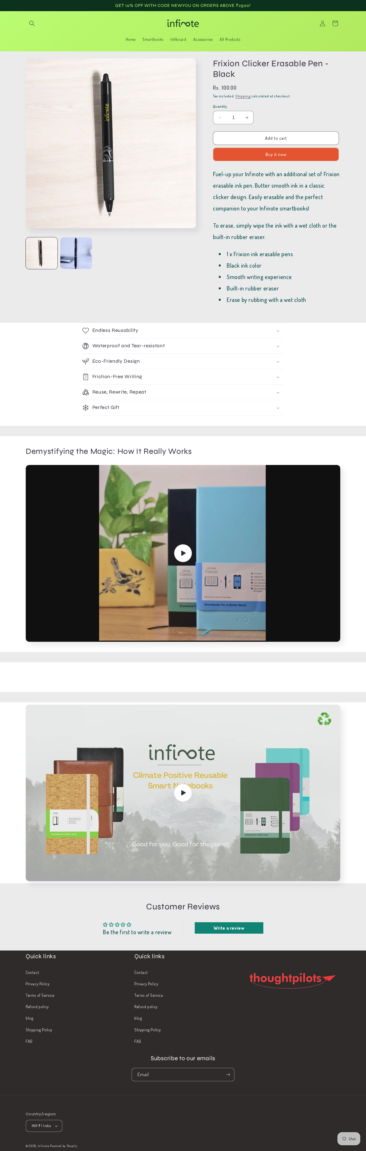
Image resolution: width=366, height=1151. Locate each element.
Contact (32, 972)
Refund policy (37, 1006)
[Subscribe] (228, 1074)
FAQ (29, 1041)
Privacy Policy (37, 983)
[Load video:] (183, 553)
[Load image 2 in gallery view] (76, 253)
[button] (32, 23)
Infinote (43, 1146)
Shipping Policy (39, 1029)
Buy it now (276, 154)
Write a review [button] (229, 928)
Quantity (220, 106)
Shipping (243, 96)
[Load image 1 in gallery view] (41, 253)
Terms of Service (40, 995)
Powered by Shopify (63, 1146)
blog (29, 1018)
